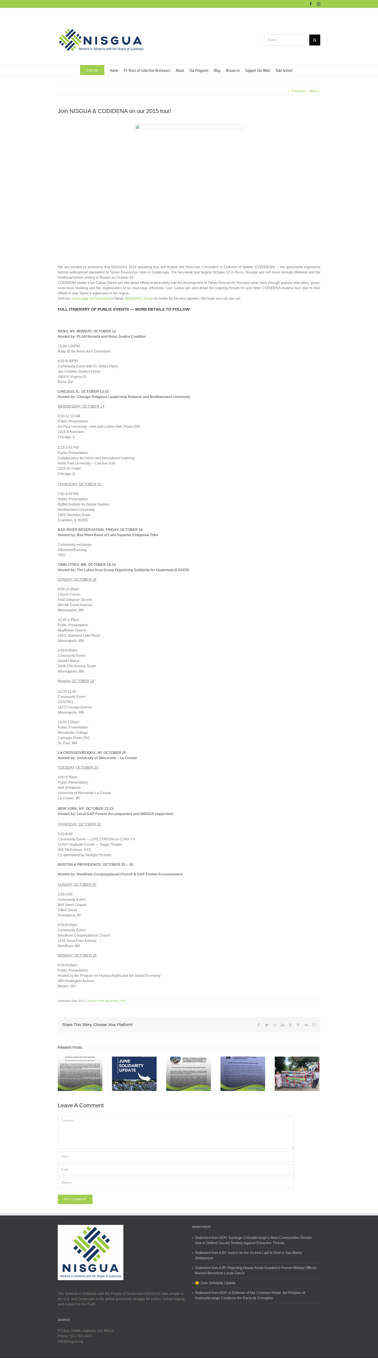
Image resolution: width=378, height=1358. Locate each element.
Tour (123, 1000)
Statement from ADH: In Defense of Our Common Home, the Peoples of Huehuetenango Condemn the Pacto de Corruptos (250, 1295)
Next (313, 91)
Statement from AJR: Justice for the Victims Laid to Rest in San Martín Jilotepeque (248, 1255)
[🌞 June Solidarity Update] (134, 1073)
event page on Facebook (90, 298)
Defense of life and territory (103, 1000)
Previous (298, 91)
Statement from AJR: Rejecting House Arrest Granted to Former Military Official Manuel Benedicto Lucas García (255, 1270)
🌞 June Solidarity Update (215, 1283)
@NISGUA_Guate (139, 298)
